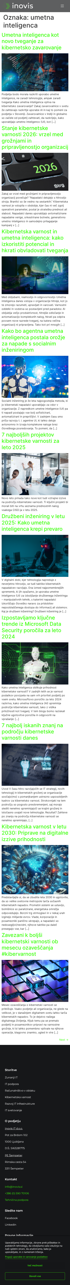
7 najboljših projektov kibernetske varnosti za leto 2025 (30, 440)
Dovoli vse (35, 1276)
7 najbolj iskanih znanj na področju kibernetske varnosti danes (32, 731)
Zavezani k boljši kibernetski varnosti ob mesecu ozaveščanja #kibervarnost (30, 944)
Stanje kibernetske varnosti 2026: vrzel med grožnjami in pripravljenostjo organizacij (35, 137)
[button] (62, 6)
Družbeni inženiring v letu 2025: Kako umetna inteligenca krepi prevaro (33, 522)
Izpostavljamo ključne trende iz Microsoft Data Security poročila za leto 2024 (31, 627)
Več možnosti (35, 1265)
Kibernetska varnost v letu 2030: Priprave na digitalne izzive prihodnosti (35, 832)
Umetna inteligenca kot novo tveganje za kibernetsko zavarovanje (32, 41)
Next (63, 1039)
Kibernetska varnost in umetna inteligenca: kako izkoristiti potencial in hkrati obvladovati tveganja (35, 241)
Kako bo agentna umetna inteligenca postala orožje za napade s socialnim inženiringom (33, 340)
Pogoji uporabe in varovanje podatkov (26, 1256)
